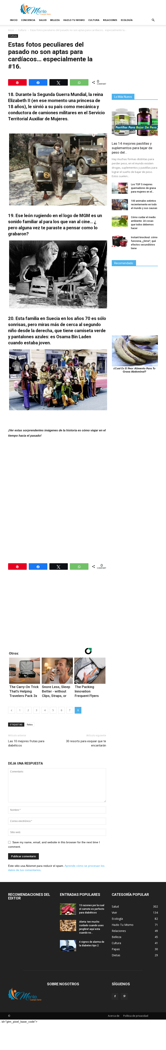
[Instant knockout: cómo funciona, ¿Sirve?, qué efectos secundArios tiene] (120, 241)
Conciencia (28, 20)
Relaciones (110, 20)
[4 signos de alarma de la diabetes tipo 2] (68, 945)
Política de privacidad (135, 1016)
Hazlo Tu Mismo (74, 20)
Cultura (93, 20)
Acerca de (113, 1016)
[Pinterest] (124, 996)
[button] (153, 20)
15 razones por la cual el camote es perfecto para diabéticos (91, 909)
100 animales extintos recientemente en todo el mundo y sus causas (144, 204)
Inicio (13, 20)
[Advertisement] (58, 472)
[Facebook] (115, 996)
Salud (43, 20)
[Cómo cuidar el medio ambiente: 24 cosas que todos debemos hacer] (120, 221)
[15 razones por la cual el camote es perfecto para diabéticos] (68, 909)
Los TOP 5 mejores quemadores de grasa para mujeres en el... (143, 188)
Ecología (127, 20)
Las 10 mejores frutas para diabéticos (26, 743)
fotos (30, 724)
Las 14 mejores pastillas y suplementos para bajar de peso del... (132, 147)
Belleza (55, 20)
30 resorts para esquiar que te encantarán (86, 743)
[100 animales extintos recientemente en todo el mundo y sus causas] (120, 204)
